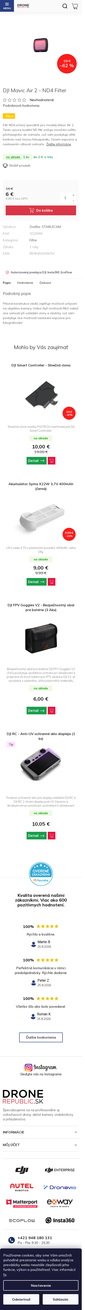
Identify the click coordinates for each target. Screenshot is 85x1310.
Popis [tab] (7, 282)
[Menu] (7, 6)
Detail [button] (33, 460)
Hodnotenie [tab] (25, 282)
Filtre (33, 240)
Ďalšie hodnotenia (41, 1037)
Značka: (45, 227)
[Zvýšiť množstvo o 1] (73, 195)
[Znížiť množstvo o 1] (73, 200)
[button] (41, 461)
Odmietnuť (21, 1299)
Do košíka (44, 210)
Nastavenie (41, 1285)
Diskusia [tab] (45, 282)
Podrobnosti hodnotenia (21, 106)
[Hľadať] (65, 6)
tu (4, 1274)
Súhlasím (60, 1299)
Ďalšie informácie (58, 144)
